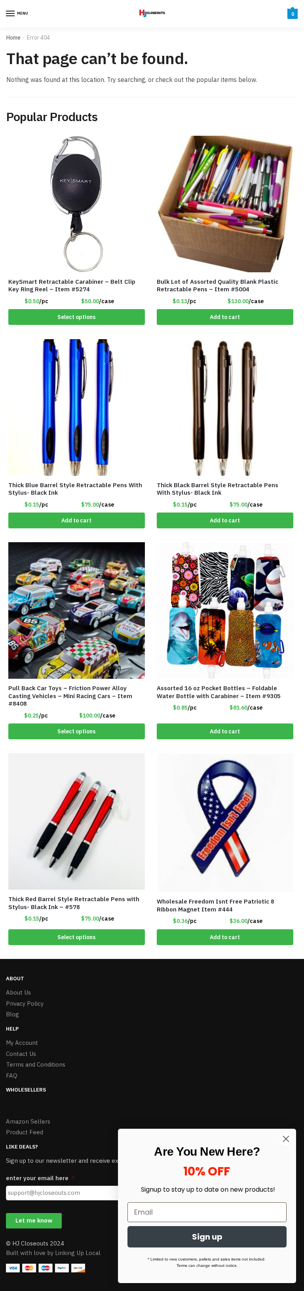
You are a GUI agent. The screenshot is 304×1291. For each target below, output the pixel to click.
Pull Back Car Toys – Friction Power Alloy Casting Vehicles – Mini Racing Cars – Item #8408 (70, 695)
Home (13, 37)
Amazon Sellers (28, 1121)
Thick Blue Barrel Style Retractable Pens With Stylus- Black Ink (75, 489)
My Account (22, 1042)
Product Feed (24, 1132)
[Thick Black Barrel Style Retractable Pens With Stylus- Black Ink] (225, 407)
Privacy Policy (25, 1003)
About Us (18, 992)
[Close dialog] (286, 1139)
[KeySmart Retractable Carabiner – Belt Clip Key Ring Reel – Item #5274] (76, 204)
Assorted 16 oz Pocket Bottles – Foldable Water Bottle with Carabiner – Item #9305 (219, 692)
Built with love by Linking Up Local (53, 1253)
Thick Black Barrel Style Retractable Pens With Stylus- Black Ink (217, 489)
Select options (76, 317)
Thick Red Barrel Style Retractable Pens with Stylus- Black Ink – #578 (73, 903)
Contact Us (21, 1053)
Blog (12, 1014)
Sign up (207, 1236)
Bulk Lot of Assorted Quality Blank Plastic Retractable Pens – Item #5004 (217, 285)
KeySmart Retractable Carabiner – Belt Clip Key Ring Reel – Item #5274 (71, 285)
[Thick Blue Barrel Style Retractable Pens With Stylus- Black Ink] (76, 407)
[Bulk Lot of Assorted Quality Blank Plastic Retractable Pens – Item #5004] (225, 204)
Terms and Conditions (35, 1064)
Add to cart (225, 317)
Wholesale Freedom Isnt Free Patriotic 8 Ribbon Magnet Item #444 (215, 905)
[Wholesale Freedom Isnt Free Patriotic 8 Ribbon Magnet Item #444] (225, 822)
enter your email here (40, 1178)
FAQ (11, 1075)
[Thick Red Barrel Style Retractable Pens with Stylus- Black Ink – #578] (76, 821)
